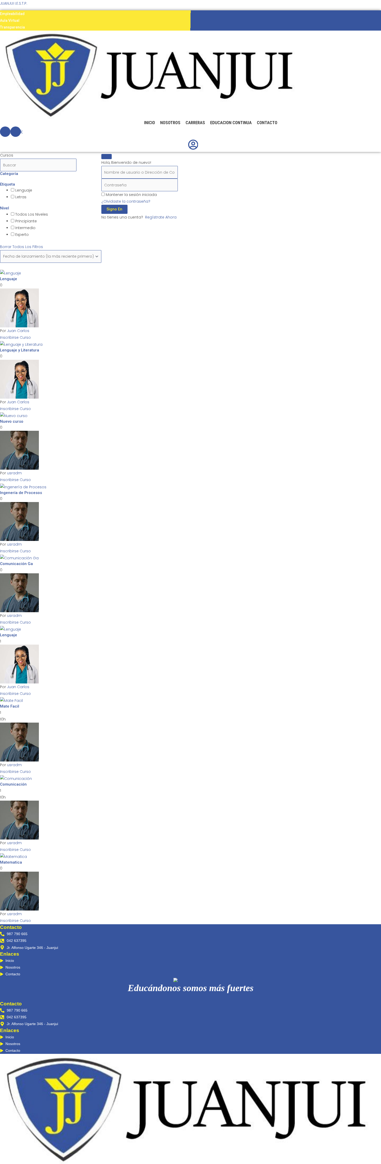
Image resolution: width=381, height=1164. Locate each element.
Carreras (195, 122)
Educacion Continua (231, 122)
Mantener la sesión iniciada (131, 194)
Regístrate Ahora (161, 217)
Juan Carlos (18, 330)
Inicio (149, 122)
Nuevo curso (11, 421)
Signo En (114, 209)
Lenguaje (23, 190)
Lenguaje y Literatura (19, 350)
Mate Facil (9, 706)
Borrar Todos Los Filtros (21, 246)
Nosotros (170, 122)
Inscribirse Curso (15, 337)
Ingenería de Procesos (21, 492)
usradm (14, 473)
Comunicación (13, 784)
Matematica (11, 862)
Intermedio (25, 227)
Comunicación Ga (16, 563)
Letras (20, 197)
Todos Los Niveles (31, 214)
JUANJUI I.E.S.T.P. (13, 3)
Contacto (267, 122)
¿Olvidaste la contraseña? (125, 201)
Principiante (25, 221)
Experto (21, 234)
